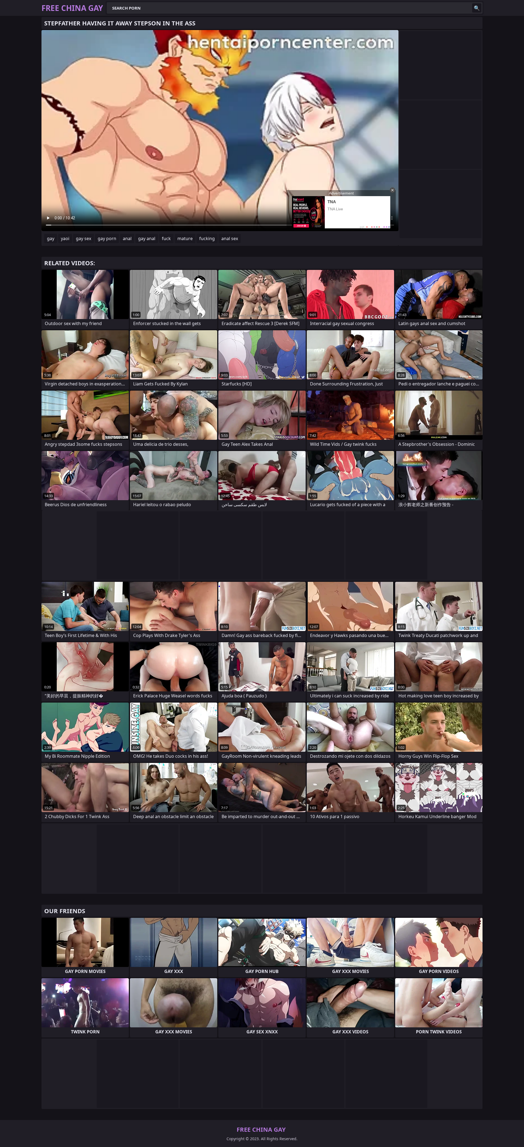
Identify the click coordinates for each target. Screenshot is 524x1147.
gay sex (83, 238)
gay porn (107, 238)
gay (50, 238)
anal (127, 238)
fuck (166, 238)
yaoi (65, 238)
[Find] (476, 8)
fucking (207, 238)
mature (185, 238)
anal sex (229, 238)
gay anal (146, 238)
